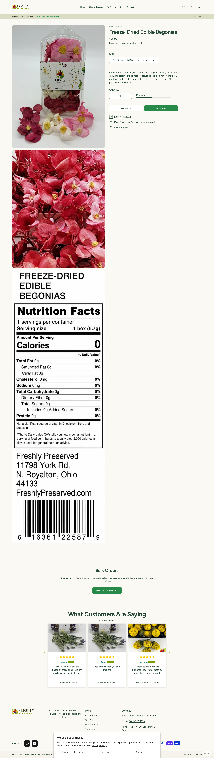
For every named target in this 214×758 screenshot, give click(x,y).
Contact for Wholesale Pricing (107, 590)
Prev (193, 17)
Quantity (114, 89)
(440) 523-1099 (137, 721)
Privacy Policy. (99, 745)
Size (111, 53)
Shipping (113, 43)
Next (200, 17)
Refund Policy (17, 754)
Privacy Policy (30, 754)
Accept (106, 752)
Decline (139, 752)
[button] (95, 7)
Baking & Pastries (25, 17)
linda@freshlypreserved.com (142, 715)
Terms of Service (45, 754)
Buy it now (161, 108)
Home (14, 17)
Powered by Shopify (193, 754)
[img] (67, 657)
